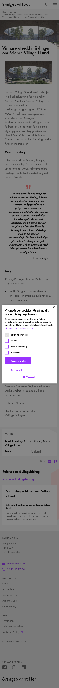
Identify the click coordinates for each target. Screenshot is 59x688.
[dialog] (29, 344)
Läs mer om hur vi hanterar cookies (19, 328)
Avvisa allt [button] (16, 370)
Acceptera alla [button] (18, 360)
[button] (29, 377)
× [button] (53, 307)
